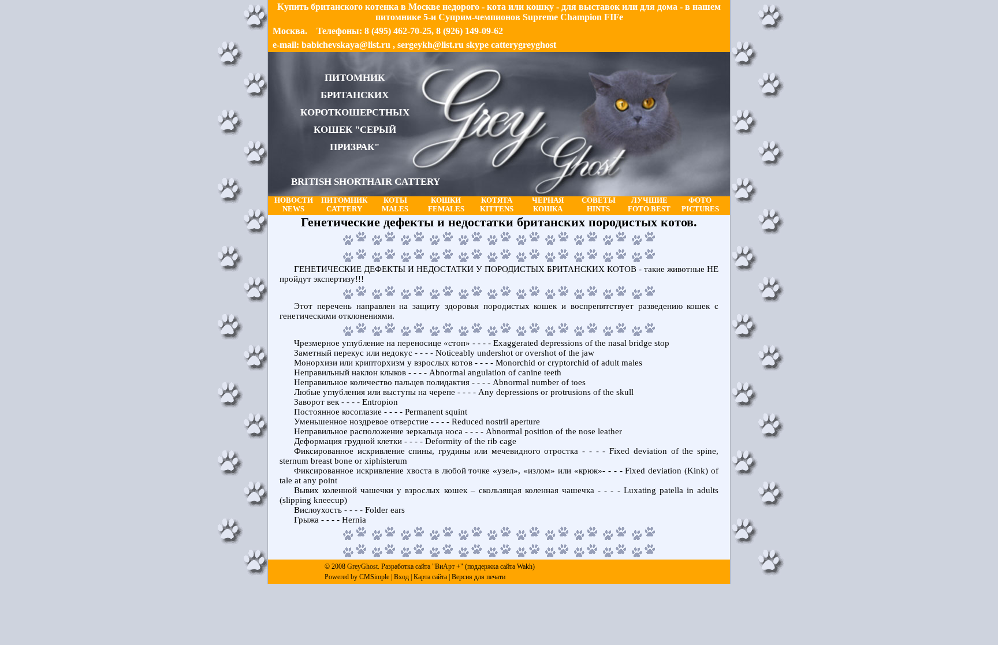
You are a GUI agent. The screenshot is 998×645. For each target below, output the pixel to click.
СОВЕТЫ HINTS (599, 204)
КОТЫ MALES (395, 204)
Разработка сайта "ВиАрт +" (422, 566)
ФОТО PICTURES (700, 204)
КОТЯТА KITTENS (496, 204)
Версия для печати (478, 577)
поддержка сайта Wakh (499, 566)
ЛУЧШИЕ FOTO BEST (649, 204)
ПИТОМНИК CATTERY (344, 204)
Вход (401, 577)
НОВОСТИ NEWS (293, 204)
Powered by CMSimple (357, 577)
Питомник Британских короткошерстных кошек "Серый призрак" (365, 129)
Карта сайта (430, 577)
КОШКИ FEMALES (446, 204)
